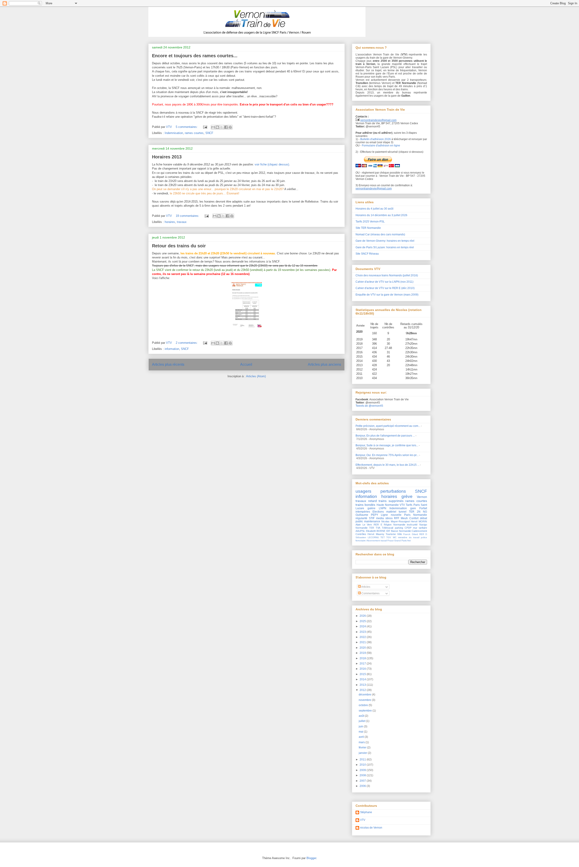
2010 (363, 764)
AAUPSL (360, 531)
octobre (364, 705)
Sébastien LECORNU (367, 537)
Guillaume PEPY (367, 514)
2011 (363, 759)
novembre (365, 700)
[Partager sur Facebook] (226, 127)
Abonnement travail (376, 540)
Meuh (404, 518)
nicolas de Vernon (371, 827)
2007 (363, 780)
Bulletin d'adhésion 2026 (375, 139)
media (380, 518)
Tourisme (391, 534)
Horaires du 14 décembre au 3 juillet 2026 (381, 215)
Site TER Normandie (368, 227)
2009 (363, 770)
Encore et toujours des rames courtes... (194, 55)
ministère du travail (408, 537)
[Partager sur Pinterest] (230, 127)
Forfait (423, 508)
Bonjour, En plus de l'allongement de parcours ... (385, 435)
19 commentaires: (188, 215)
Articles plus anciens (324, 364)
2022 (363, 637)
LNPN (382, 508)
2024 (363, 626)
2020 (363, 647)
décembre (365, 694)
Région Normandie (394, 524)
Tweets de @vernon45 (369, 405)
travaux (182, 222)
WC (394, 537)
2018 (363, 658)
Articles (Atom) (256, 376)
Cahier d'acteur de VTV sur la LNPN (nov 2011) (384, 281)
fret (409, 540)
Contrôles (361, 534)
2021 (363, 642)
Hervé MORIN (419, 521)
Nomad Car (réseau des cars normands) (380, 234)
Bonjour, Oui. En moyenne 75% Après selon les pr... (387, 455)
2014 (363, 679)
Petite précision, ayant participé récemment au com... (388, 426)
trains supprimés (391, 501)
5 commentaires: (187, 127)
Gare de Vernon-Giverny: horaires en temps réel (385, 240)
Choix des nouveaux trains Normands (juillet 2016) (387, 275)
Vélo (399, 534)
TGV (388, 537)
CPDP (408, 527)
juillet (362, 721)
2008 (363, 775)
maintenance (372, 521)
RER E (378, 524)
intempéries (363, 511)
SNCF (209, 133)
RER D (423, 534)
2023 (363, 631)
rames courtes (194, 133)
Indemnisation (174, 133)
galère (371, 508)
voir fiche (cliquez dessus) (272, 164)
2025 (363, 621)
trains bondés (365, 504)
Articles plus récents (168, 364)
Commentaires (370, 593)
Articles (365, 586)
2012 (363, 690)
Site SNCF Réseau (367, 253)
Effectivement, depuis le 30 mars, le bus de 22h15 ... (387, 464)
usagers (363, 491)
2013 (363, 684)
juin (361, 726)
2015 (363, 674)
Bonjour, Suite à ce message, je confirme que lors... (387, 445)
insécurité (412, 524)
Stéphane (366, 812)
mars (362, 742)
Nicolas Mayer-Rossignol (395, 521)
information (172, 349)
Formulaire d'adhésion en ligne (381, 145)
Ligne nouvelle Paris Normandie (404, 514)
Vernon (422, 497)
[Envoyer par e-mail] (213, 127)
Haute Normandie (388, 504)
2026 (363, 615)
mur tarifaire (420, 527)
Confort (413, 518)
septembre (366, 710)
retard (372, 501)
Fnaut (390, 540)
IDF (388, 531)
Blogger (311, 858)
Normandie (362, 527)
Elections (378, 511)
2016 (363, 668)
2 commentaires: (187, 342)
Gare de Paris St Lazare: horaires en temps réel (385, 247)
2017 (363, 663)
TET (382, 537)
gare (413, 508)
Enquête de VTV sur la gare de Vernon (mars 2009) (387, 294)
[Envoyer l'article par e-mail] (205, 127)
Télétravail (387, 527)
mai (361, 731)
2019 (363, 652)
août (362, 715)
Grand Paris (400, 540)
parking (399, 527)
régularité (361, 518)
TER (371, 527)
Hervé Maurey (376, 534)
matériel (391, 511)
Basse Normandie (401, 531)
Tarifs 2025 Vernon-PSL (370, 221)
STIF (372, 518)
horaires (170, 222)
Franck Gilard (410, 534)
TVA (378, 527)
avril (362, 736)
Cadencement (419, 531)
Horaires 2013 (167, 156)
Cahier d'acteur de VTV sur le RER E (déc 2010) (385, 288)
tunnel (402, 511)
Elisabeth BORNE (376, 531)
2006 (363, 786)
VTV (402, 504)
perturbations (393, 491)
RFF (396, 518)
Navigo (423, 524)
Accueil (246, 364)
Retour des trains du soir (179, 245)
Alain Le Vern (364, 524)
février (363, 747)
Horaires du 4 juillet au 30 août (374, 208)
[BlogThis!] (217, 127)
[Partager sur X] (221, 127)
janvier (363, 753)
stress (389, 518)
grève (407, 496)
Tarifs (409, 504)
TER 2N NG (418, 511)
